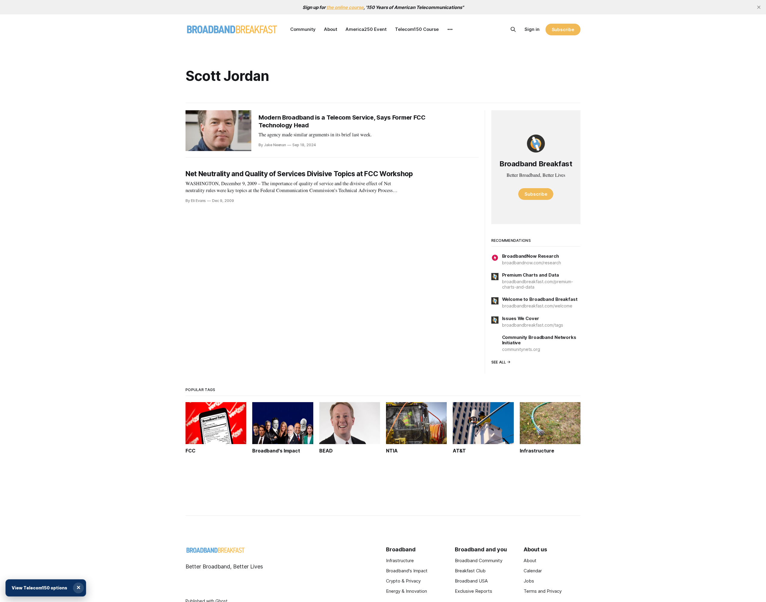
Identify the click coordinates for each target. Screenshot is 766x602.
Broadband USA (471, 581)
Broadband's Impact (407, 571)
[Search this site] (513, 29)
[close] (759, 7)
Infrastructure (400, 560)
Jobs (529, 581)
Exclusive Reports (473, 591)
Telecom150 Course (417, 29)
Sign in (532, 29)
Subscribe (563, 29)
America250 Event (366, 29)
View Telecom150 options (39, 587)
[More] (450, 29)
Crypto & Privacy (403, 581)
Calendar (533, 571)
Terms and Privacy (543, 591)
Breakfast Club (470, 571)
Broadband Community (478, 560)
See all (498, 362)
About (330, 29)
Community (303, 29)
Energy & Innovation (406, 591)
